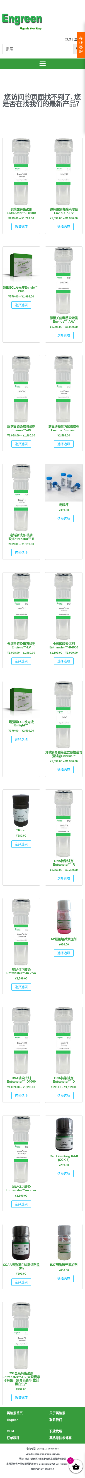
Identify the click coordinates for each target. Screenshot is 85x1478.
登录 (68, 39)
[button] (42, 63)
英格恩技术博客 (60, 1438)
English (13, 1420)
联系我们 (55, 1420)
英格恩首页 (15, 1413)
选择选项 (21, 227)
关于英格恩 (57, 1413)
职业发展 (55, 1431)
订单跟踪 (13, 1438)
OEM (10, 1431)
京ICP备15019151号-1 (42, 1469)
